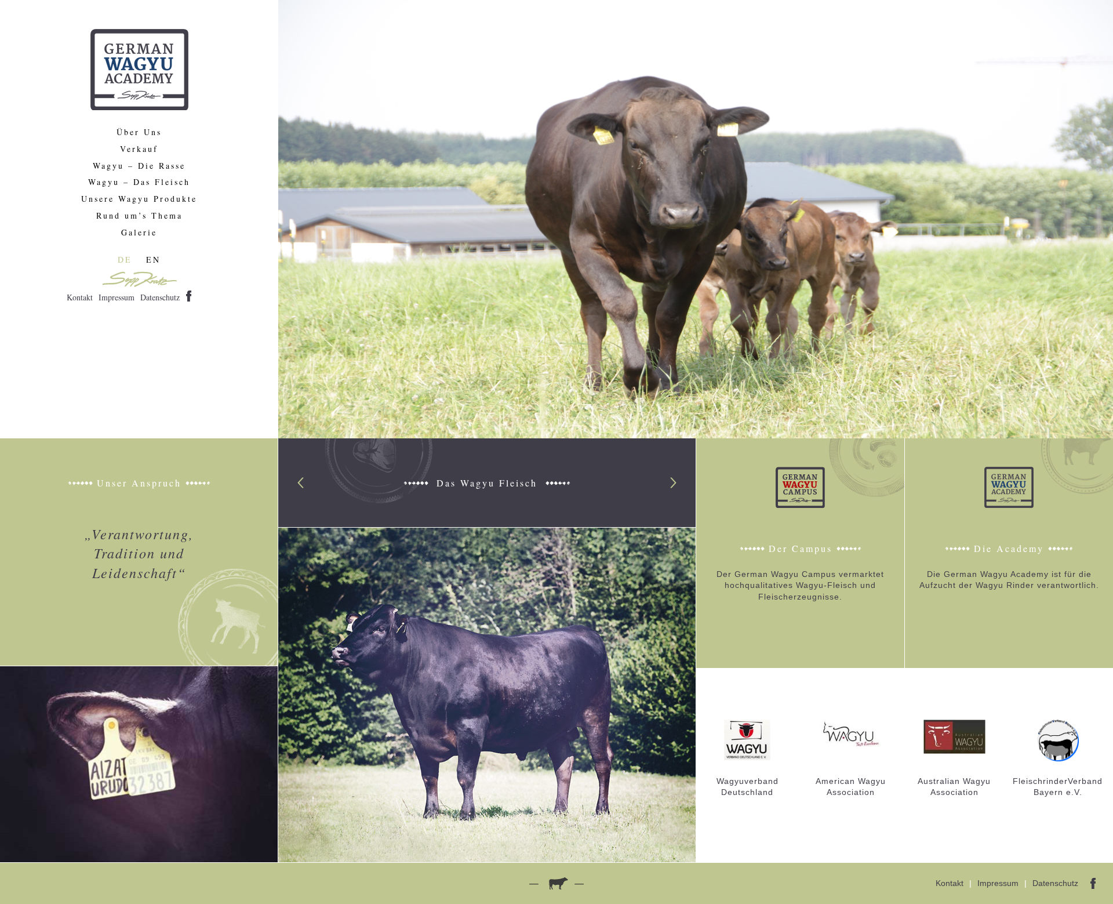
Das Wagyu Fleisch (487, 483)
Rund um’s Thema (139, 216)
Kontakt (80, 297)
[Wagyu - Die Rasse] (487, 694)
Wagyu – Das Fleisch (139, 182)
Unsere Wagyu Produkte (139, 199)
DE (125, 259)
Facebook (188, 296)
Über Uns (139, 132)
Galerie (139, 233)
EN (153, 259)
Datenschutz (160, 297)
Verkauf (139, 149)
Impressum (116, 297)
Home (139, 69)
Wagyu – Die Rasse (139, 166)
